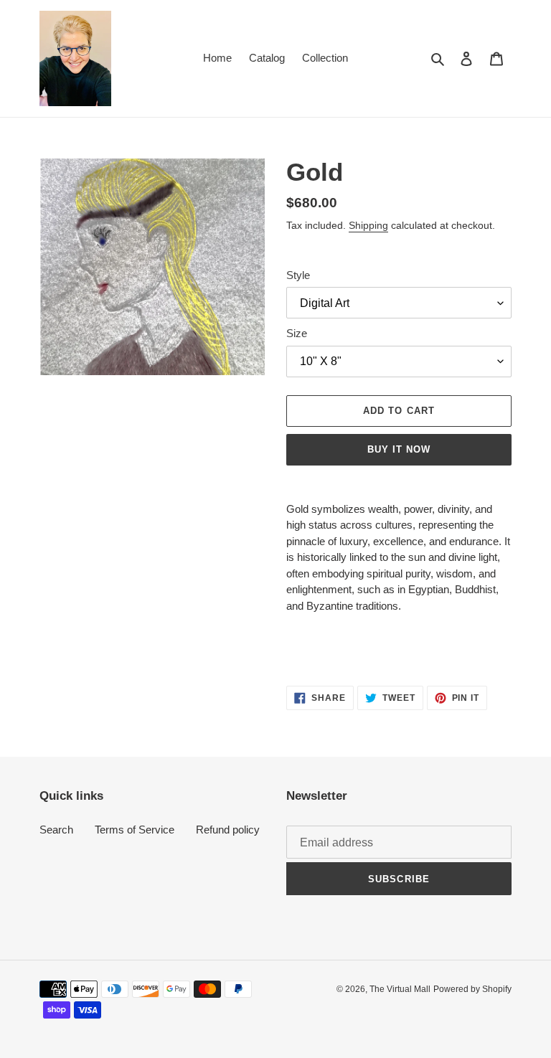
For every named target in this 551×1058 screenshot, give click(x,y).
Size (296, 333)
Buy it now (398, 449)
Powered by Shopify (472, 989)
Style (298, 275)
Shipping (368, 225)
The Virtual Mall (399, 989)
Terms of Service (134, 829)
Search (56, 829)
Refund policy (228, 829)
